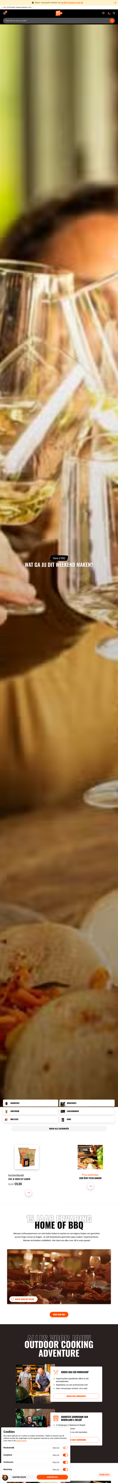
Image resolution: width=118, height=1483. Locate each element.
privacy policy (21, 1441)
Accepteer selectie (19, 1477)
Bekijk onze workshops (76, 1396)
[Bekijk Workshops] (87, 1103)
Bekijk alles (104, 1475)
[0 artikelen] (5, 13)
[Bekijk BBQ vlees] (30, 1119)
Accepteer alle (52, 1477)
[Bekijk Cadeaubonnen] (87, 1111)
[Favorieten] (103, 13)
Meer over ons (59, 1314)
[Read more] (89, 1172)
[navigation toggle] (113, 13)
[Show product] (26, 1172)
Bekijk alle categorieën (59, 1128)
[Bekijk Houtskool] (30, 1111)
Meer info (56, 1448)
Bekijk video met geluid (24, 1299)
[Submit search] (112, 20)
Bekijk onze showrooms (76, 1439)
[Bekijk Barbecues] (30, 1103)
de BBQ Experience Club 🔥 (72, 3)
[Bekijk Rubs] (87, 1119)
